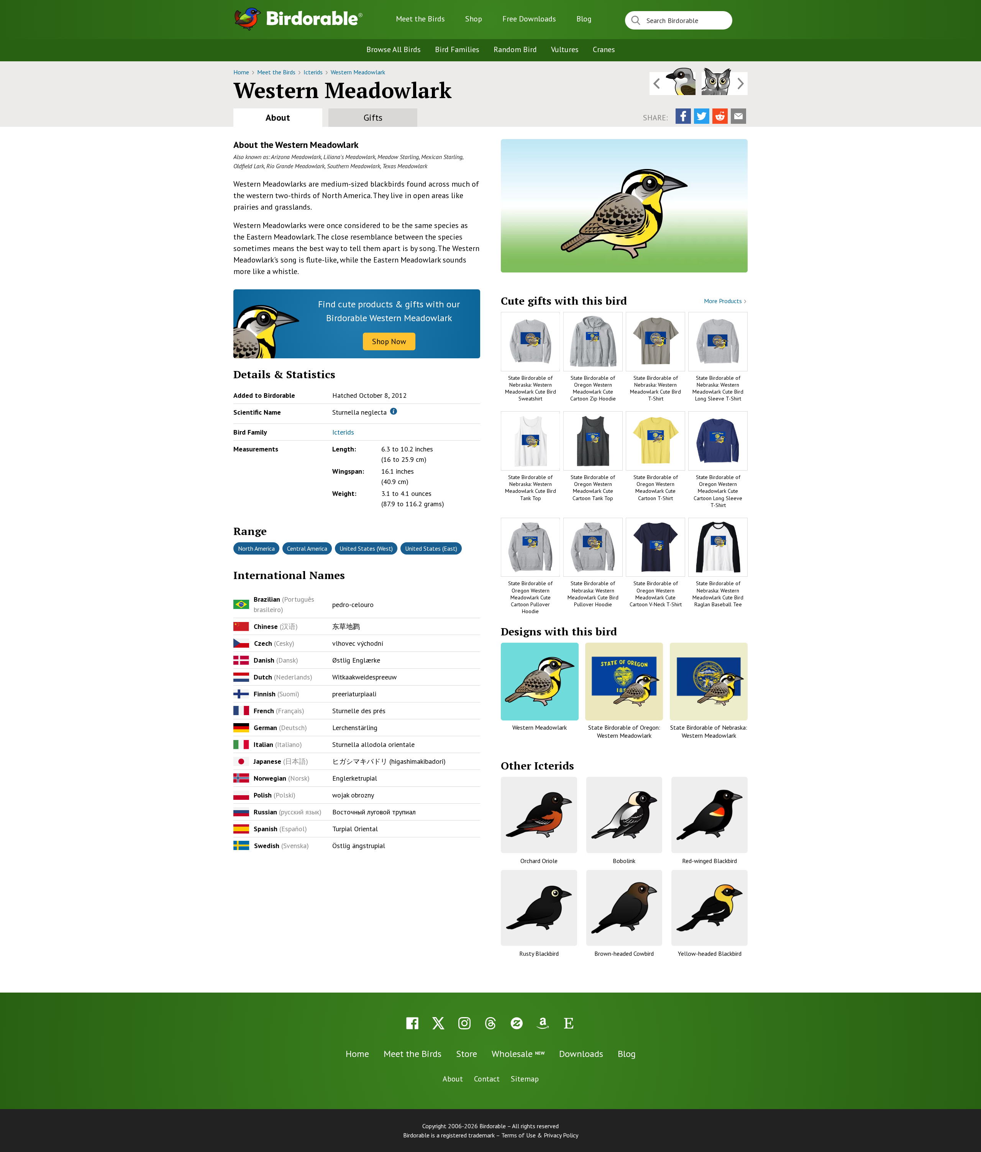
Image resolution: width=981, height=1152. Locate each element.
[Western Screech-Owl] (725, 83)
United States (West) (366, 548)
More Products (723, 301)
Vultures (565, 49)
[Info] (393, 411)
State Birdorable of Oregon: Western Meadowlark (624, 731)
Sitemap (525, 1079)
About (278, 117)
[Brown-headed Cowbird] (624, 908)
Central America (307, 548)
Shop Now (389, 341)
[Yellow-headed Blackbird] (709, 908)
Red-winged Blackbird (709, 861)
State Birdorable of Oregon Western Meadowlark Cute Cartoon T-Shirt (655, 488)
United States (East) (431, 548)
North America (256, 548)
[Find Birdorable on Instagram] (464, 1023)
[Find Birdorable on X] (438, 1023)
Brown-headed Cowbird (624, 953)
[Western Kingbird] (673, 83)
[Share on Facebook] (683, 116)
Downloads (529, 19)
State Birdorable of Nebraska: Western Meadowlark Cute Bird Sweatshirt (530, 388)
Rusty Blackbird (539, 953)
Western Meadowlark (358, 72)
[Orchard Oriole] (539, 814)
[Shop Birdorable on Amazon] (542, 1023)
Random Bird (515, 49)
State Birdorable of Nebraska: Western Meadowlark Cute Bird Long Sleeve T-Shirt (717, 388)
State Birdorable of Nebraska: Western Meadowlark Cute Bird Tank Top (530, 488)
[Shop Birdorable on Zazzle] (516, 1023)
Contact (487, 1079)
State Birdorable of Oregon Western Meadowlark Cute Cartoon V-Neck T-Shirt (656, 594)
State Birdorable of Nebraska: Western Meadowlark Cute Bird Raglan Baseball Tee (717, 594)
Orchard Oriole (539, 861)
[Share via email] (738, 116)
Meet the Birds (420, 19)
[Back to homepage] (315, 18)
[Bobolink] (624, 814)
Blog (584, 19)
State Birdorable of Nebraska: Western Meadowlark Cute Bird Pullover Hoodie (593, 594)
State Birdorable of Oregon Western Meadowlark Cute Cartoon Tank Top (593, 488)
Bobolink (624, 861)
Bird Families (457, 49)
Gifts (373, 117)
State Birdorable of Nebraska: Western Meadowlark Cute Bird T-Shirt (655, 388)
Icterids (313, 72)
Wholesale (518, 1054)
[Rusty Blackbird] (539, 908)
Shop (473, 19)
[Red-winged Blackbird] (709, 814)
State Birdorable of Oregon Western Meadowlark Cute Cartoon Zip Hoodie (593, 388)
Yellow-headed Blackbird (709, 953)
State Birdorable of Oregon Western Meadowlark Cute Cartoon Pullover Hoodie (530, 597)
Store (466, 1054)
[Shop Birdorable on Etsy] (569, 1023)
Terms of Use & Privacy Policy (539, 1135)
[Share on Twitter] (701, 116)
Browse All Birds (393, 49)
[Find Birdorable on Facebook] (412, 1023)
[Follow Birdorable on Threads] (490, 1023)
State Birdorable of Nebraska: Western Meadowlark (708, 731)
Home (242, 72)
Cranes (604, 49)
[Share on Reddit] (720, 116)
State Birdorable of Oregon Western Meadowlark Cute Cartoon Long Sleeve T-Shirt (718, 491)
